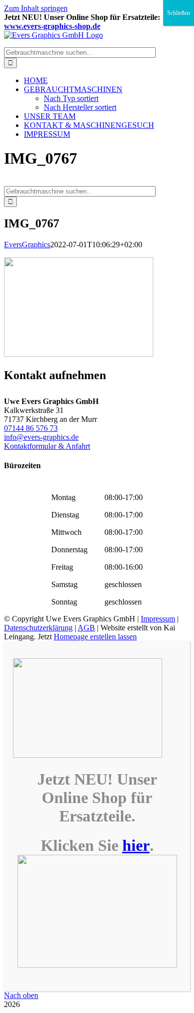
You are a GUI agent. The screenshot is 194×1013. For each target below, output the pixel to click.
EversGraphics (27, 244)
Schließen (178, 12)
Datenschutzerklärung (38, 627)
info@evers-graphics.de (41, 437)
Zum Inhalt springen (36, 8)
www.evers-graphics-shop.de (52, 26)
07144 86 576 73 (31, 428)
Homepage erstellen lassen (95, 636)
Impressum (158, 618)
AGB (86, 627)
